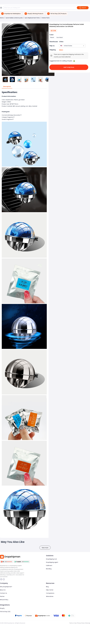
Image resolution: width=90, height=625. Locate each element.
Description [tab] (7, 86)
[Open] (83, 46)
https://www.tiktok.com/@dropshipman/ (1, 579)
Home (2, 18)
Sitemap (87, 623)
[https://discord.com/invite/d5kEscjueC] (4, 579)
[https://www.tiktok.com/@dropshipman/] (1, 579)
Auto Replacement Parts (32, 18)
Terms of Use (72, 623)
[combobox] (70, 46)
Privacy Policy (80, 623)
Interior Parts (45, 18)
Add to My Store (69, 67)
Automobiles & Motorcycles (14, 18)
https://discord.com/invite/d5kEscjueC (4, 579)
